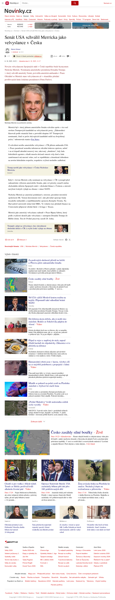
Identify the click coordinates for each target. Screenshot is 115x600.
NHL (41, 566)
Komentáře (62, 16)
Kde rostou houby (58, 574)
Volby (32, 16)
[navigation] (2, 3)
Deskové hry (80, 581)
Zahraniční (39, 16)
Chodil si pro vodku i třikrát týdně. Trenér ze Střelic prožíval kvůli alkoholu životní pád (21, 486)
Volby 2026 (9, 550)
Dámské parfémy (59, 581)
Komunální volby (11, 566)
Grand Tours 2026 (29, 566)
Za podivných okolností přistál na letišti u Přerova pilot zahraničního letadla (47, 261)
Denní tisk (95, 19)
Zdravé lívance (63, 556)
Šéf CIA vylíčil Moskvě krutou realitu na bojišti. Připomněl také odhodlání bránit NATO (47, 300)
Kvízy (66, 19)
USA (21, 246)
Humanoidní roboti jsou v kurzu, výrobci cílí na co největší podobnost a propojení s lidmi (49, 363)
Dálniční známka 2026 (102, 553)
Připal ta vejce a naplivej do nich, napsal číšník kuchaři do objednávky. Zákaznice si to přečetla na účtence (49, 343)
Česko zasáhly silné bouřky (41, 278)
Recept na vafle (63, 563)
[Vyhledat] (75, 3)
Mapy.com (31, 574)
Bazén (23, 577)
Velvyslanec (44, 246)
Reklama (24, 593)
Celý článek (90, 444)
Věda (25, 19)
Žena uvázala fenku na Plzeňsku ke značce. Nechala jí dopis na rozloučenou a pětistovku (94, 486)
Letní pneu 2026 (99, 550)
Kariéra (31, 593)
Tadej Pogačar (28, 560)
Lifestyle (91, 16)
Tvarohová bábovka (65, 560)
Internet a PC (9, 19)
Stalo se (19, 16)
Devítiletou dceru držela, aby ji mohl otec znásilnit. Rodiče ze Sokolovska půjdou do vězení (48, 321)
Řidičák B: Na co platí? (102, 560)
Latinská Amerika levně (84, 563)
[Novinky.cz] (18, 12)
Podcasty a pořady (50, 19)
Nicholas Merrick (31, 246)
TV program (86, 19)
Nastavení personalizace (101, 593)
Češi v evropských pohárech (88, 574)
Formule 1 (44, 563)
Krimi (69, 16)
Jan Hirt (25, 556)
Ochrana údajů (72, 593)
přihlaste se (37, 56)
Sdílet (63, 56)
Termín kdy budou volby (13, 560)
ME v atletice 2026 (46, 560)
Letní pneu (70, 581)
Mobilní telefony (30, 581)
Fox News (35, 139)
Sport (60, 19)
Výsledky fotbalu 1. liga (48, 553)
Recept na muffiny (64, 553)
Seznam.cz (108, 3)
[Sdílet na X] (70, 240)
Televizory (90, 581)
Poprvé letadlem (82, 553)
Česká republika (56, 246)
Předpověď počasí (43, 574)
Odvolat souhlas (85, 593)
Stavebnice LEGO (44, 581)
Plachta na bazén (33, 577)
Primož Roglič (27, 563)
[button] (38, 102)
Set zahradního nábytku (77, 577)
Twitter (16, 593)
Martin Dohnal (15, 49)
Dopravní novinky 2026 (102, 556)
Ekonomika (83, 16)
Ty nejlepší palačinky (65, 550)
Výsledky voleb (10, 556)
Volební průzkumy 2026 (13, 553)
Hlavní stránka (10, 16)
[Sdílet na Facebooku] (66, 240)
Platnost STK (98, 566)
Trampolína (45, 577)
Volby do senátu (10, 563)
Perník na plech (63, 566)
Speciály (72, 19)
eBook (55, 56)
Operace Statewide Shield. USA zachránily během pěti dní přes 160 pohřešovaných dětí (55, 486)
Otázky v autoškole (100, 563)
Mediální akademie (47, 593)
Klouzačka (63, 577)
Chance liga (44, 550)
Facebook (8, 593)
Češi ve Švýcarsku (82, 560)
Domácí (26, 16)
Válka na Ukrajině (50, 16)
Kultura (74, 16)
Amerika (10, 231)
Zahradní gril (92, 577)
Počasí (78, 19)
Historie (40, 19)
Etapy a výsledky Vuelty (31, 553)
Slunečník (54, 577)
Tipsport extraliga (46, 556)
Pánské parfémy (56, 585)
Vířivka (101, 577)
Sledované (104, 19)
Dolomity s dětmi (82, 566)
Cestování (32, 19)
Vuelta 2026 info (28, 550)
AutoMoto (18, 19)
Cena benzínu (71, 574)
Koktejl (97, 16)
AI (29, 370)
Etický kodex (60, 593)
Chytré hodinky (100, 581)
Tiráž (37, 593)
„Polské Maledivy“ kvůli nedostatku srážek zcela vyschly (48, 403)
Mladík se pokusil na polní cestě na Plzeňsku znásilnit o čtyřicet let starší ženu (49, 384)
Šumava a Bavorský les (84, 556)
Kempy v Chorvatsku (83, 550)
